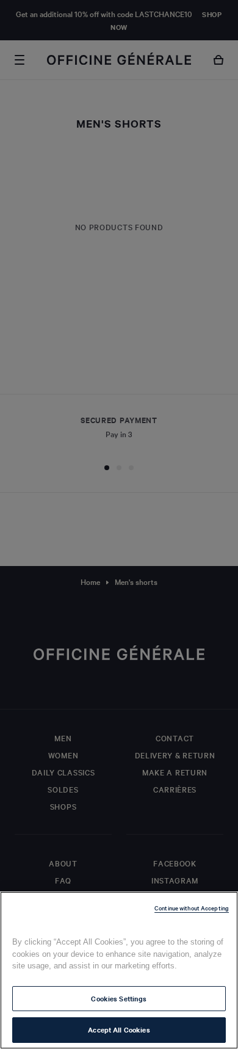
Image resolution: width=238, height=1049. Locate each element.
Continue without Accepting (191, 907)
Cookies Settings (118, 998)
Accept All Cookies (119, 1029)
